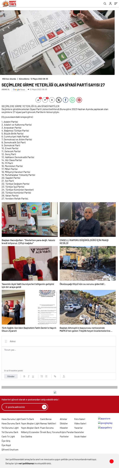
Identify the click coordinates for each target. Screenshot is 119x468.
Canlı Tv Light (8, 436)
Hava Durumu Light (11, 419)
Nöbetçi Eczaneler (30, 432)
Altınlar (63, 419)
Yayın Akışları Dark (30, 427)
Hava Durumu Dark (11, 423)
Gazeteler (79, 432)
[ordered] (42, 376)
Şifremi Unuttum (10, 449)
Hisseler (64, 427)
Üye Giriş (6, 440)
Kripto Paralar (67, 432)
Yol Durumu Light (10, 427)
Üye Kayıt (6, 445)
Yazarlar (78, 427)
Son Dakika (26, 436)
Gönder (11, 376)
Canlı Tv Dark (27, 419)
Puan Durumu (47, 427)
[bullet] (46, 376)
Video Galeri (80, 423)
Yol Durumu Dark (10, 432)
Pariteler (64, 436)
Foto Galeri (79, 419)
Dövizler (64, 423)
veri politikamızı (26, 463)
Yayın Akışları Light (30, 423)
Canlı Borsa (45, 419)
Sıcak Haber (80, 436)
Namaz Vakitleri (48, 423)
